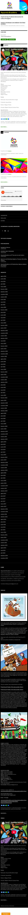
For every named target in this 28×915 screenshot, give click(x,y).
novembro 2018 (4, 465)
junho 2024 (3, 315)
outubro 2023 (4, 335)
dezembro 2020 (4, 403)
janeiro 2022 (3, 374)
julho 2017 (3, 496)
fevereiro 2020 (4, 426)
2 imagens (9, 174)
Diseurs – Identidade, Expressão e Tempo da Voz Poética (13, 121)
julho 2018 (3, 475)
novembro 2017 (4, 485)
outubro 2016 (4, 514)
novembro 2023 (4, 333)
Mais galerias (4, 182)
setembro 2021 (4, 382)
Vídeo (2, 25)
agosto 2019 (3, 441)
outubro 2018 (4, 467)
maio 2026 (3, 281)
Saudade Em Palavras (5, 247)
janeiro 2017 (3, 506)
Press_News (3, 218)
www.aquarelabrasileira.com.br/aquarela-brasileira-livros (13, 791)
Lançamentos (4, 215)
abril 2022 (3, 366)
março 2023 (3, 343)
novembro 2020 (4, 405)
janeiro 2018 (3, 483)
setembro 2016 (4, 516)
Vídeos (2, 818)
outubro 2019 (4, 436)
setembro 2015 (4, 545)
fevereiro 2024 (4, 325)
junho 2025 (3, 299)
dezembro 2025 (4, 291)
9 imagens (9, 150)
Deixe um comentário (20, 25)
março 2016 (3, 532)
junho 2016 (3, 524)
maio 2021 (3, 390)
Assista (6, 45)
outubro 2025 (4, 297)
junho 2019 (3, 447)
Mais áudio (4, 813)
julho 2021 (3, 384)
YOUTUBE (8, 231)
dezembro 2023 (4, 330)
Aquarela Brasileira (9, 12)
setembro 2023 (4, 338)
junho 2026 (3, 278)
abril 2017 (3, 501)
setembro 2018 (4, 470)
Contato (3, 220)
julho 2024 (3, 312)
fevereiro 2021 (4, 397)
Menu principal (26, 12)
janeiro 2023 (3, 348)
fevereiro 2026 (4, 289)
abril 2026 (3, 284)
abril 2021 (3, 392)
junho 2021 (3, 387)
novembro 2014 (4, 558)
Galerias (6, 132)
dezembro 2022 (4, 351)
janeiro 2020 (3, 428)
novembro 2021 (4, 377)
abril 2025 (3, 304)
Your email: (3, 34)
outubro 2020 (4, 408)
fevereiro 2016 (4, 534)
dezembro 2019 (4, 431)
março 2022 (3, 369)
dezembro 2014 (4, 555)
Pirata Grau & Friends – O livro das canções (11, 807)
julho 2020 (3, 415)
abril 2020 (3, 421)
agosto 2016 (3, 519)
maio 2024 (3, 317)
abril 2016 (3, 529)
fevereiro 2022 (4, 372)
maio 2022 (3, 364)
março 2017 (3, 503)
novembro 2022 (4, 353)
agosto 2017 (3, 493)
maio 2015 (3, 550)
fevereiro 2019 (4, 457)
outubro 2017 (4, 488)
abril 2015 (3, 553)
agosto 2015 (3, 547)
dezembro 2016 (4, 509)
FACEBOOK (2, 231)
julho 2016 (3, 522)
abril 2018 (3, 478)
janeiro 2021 (3, 400)
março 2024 (3, 322)
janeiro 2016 (3, 537)
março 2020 (3, 423)
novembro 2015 (4, 540)
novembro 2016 (4, 511)
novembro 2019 (4, 434)
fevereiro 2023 (4, 346)
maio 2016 (3, 527)
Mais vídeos (4, 126)
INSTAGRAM (5, 231)
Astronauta (3, 176)
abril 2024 (3, 320)
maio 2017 (3, 498)
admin (17, 153)
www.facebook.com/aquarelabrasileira (9, 801)
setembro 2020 (4, 410)
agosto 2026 (3, 276)
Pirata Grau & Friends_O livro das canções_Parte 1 (12, 687)
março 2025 (3, 307)
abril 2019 (3, 452)
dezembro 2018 (4, 462)
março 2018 (3, 480)
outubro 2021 (4, 379)
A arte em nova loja (5, 153)
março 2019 (3, 454)
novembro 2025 (4, 294)
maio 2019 (3, 449)
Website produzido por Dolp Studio (7, 905)
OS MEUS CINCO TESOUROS (7, 251)
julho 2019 (3, 444)
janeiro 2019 (3, 459)
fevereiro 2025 (4, 309)
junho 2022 (3, 361)
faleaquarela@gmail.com (6, 802)
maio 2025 (3, 302)
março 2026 (3, 286)
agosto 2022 (3, 359)
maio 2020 (3, 418)
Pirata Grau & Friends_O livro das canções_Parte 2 (12, 689)
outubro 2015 (4, 542)
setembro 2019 (4, 439)
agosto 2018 (3, 472)
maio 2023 (3, 340)
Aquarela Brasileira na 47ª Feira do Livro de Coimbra (12, 255)
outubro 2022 (4, 356)
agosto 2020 (3, 413)
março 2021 (3, 395)
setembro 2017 (4, 490)
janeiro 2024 (3, 328)
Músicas (3, 590)
